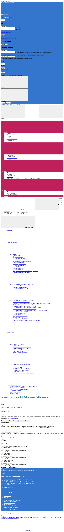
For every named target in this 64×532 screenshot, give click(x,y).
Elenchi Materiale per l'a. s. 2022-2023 (22, 348)
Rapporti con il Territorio (19, 259)
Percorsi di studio (8, 230)
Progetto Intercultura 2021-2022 (21, 288)
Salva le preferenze (12, 467)
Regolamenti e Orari (18, 257)
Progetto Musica (17, 266)
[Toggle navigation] (13, 111)
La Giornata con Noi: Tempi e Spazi (22, 261)
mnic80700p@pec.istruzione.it (20, 483)
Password (17, 29)
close (2, 118)
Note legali (6, 497)
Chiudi (2, 64)
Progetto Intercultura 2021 (19, 313)
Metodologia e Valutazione (19, 264)
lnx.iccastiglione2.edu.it (7, 437)
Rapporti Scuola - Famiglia (19, 258)
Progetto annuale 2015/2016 (20, 318)
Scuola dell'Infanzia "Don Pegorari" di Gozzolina (22, 284)
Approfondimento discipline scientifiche (20, 389)
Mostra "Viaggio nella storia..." (20, 352)
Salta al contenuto (5, 1)
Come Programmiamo (18, 262)
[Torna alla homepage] (32, 104)
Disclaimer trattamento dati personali (10, 518)
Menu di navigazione (29, 227)
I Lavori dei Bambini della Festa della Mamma (24, 309)
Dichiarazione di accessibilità (11, 501)
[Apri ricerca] (51, 111)
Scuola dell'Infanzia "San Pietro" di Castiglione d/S (16, 212)
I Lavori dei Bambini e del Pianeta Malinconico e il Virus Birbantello (30, 310)
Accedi (2, 20)
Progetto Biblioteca (18, 268)
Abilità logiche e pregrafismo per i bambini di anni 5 (26, 304)
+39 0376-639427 (10, 480)
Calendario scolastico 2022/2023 (21, 370)
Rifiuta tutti (13, 420)
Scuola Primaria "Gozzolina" (17, 344)
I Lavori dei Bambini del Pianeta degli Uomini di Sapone (27, 307)
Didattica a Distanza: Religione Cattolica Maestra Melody (27, 320)
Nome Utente (18, 28)
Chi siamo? (16, 345)
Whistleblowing (8, 504)
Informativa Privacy (9, 498)
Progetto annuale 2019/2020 (20, 316)
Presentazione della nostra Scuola (21, 302)
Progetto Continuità (18, 269)
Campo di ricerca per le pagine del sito (10, 209)
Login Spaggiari (40, 55)
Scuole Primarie (11, 332)
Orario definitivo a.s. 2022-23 (17, 388)
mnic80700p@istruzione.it (20, 482)
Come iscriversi (17, 255)
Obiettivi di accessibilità (9, 503)
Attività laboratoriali (18, 351)
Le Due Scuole (14, 254)
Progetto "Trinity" (14, 393)
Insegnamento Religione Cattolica (21, 272)
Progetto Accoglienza (18, 265)
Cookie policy (7, 496)
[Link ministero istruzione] (7, 2)
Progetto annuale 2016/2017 (20, 317)
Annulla (3, 103)
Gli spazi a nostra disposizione (20, 287)
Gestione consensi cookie (10, 505)
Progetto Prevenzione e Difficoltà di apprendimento (25, 271)
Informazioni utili (17, 349)
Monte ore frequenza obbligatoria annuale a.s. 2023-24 (23, 386)
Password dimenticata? (6, 32)
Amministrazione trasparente (11, 507)
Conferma (8, 103)
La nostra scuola (17, 285)
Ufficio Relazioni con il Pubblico (12, 500)
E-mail (17, 52)
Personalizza (4, 420)
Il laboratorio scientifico (16, 392)
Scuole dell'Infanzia (12, 242)
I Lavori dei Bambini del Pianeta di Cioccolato (24, 306)
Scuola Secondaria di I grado (14, 385)
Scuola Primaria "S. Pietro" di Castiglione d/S (21, 364)
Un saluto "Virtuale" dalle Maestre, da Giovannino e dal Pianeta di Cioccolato (32, 303)
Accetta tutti (24, 420)
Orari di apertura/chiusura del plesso (22, 347)
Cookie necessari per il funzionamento (10, 432)
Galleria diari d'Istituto (18, 371)
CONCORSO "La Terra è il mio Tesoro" (23, 373)
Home (60, 198)
